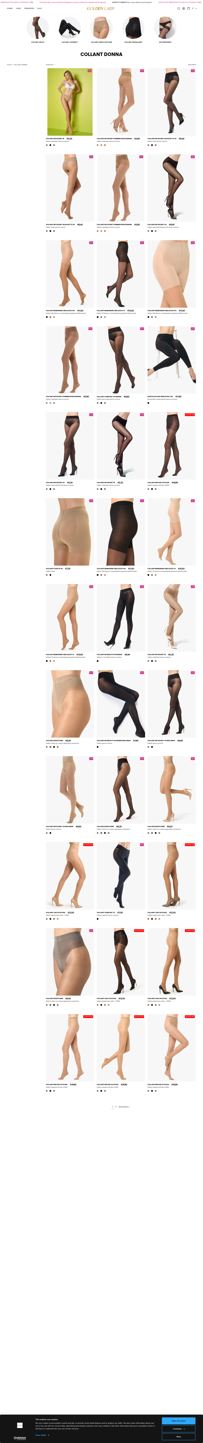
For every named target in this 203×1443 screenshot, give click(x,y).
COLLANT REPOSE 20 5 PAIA (158, 1084)
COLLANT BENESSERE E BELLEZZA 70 (111, 310)
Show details (40, 1435)
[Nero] (50, 145)
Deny (179, 1437)
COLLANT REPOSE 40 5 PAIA (158, 482)
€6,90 (126, 397)
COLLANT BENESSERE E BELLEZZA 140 (60, 310)
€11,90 (178, 397)
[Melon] (47, 145)
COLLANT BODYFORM (54, 740)
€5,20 (69, 138)
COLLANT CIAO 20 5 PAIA (55, 912)
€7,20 (67, 568)
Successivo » (124, 1106)
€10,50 (130, 310)
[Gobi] (98, 145)
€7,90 (135, 740)
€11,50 (80, 310)
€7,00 (120, 912)
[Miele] (58, 919)
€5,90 (137, 138)
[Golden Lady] (101, 8)
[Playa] (54, 317)
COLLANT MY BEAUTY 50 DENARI (109, 654)
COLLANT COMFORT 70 (106, 912)
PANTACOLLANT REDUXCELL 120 (160, 397)
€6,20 (68, 740)
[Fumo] (50, 747)
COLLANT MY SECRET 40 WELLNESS (161, 740)
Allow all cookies (179, 1421)
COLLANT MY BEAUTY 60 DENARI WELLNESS (114, 740)
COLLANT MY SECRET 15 (55, 138)
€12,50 (71, 912)
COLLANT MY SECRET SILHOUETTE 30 (161, 138)
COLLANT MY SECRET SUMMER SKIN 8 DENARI (114, 138)
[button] (29, 8)
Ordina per (49, 64)
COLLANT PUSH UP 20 (54, 568)
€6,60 (180, 740)
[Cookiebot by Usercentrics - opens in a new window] (20, 1438)
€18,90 (175, 1084)
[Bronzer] (54, 145)
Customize (177, 1429)
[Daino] (156, 231)
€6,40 (181, 138)
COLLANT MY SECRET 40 (156, 225)
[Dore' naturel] (50, 317)
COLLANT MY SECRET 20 (55, 482)
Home (9, 65)
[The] (105, 145)
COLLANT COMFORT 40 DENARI (109, 397)
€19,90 (175, 482)
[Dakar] (101, 145)
